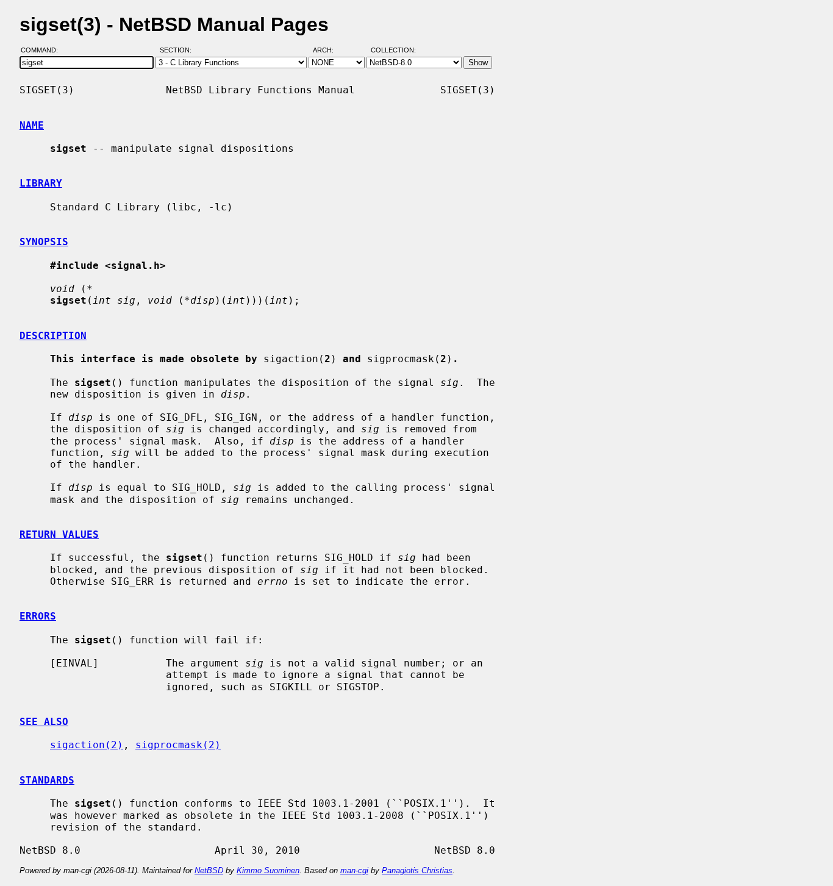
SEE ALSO (44, 721)
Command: (43, 50)
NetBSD (209, 870)
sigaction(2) (86, 745)
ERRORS (38, 616)
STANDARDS (47, 780)
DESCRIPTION (53, 335)
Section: (178, 50)
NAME (32, 125)
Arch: (329, 50)
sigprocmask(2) (178, 745)
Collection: (393, 50)
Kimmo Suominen (268, 870)
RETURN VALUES (59, 534)
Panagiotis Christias (417, 870)
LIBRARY (41, 183)
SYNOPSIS (44, 242)
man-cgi (354, 870)
